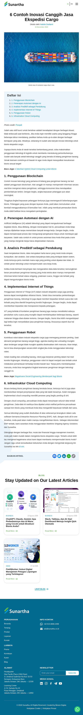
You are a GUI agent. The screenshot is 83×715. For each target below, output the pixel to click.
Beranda (7, 624)
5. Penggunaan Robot (20, 113)
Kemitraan (8, 654)
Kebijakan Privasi (49, 708)
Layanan (7, 636)
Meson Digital (60, 705)
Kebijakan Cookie (34, 708)
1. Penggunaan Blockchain (23, 100)
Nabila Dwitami (46, 24)
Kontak (7, 640)
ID (68, 4)
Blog (6, 662)
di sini (21, 447)
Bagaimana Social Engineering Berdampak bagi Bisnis (38, 376)
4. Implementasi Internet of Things (26, 110)
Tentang (7, 628)
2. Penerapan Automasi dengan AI (26, 103)
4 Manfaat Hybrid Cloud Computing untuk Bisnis (35, 169)
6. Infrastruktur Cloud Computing (25, 116)
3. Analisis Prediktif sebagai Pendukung (28, 107)
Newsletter (46, 668)
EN (72, 4)
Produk (7, 632)
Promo (6, 649)
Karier (6, 658)
